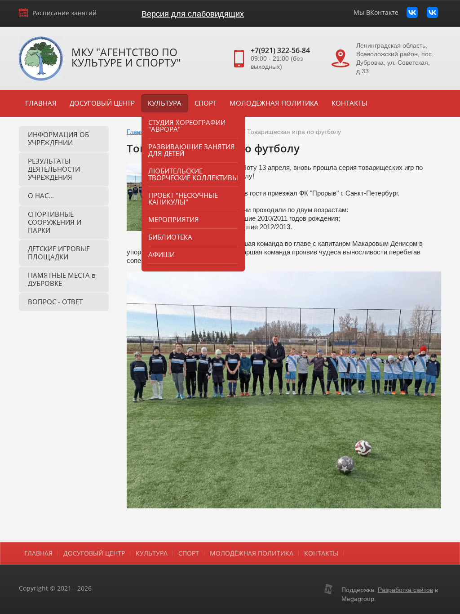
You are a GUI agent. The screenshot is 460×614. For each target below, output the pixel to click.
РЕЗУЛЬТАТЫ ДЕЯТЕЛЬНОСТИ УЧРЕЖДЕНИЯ (54, 169)
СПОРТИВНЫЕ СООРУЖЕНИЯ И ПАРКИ (54, 222)
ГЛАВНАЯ (41, 102)
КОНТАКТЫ (349, 102)
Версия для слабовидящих (193, 13)
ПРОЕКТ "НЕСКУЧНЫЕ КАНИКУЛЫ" (183, 198)
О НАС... (41, 195)
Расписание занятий (64, 13)
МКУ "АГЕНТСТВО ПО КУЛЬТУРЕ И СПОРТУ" (126, 57)
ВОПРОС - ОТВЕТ (55, 301)
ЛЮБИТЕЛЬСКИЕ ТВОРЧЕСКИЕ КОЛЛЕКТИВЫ (193, 174)
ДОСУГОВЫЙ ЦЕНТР (102, 102)
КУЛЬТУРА (164, 102)
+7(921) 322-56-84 (280, 50)
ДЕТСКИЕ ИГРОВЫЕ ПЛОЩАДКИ (59, 252)
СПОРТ (206, 102)
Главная (139, 131)
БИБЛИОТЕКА (170, 236)
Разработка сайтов (405, 589)
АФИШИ (161, 254)
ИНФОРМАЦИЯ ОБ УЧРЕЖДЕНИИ (58, 138)
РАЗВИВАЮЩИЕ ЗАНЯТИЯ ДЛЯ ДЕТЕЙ (191, 150)
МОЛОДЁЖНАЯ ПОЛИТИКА (274, 102)
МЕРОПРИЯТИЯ (173, 219)
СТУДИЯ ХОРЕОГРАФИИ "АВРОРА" (187, 125)
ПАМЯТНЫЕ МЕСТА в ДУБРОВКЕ (62, 279)
